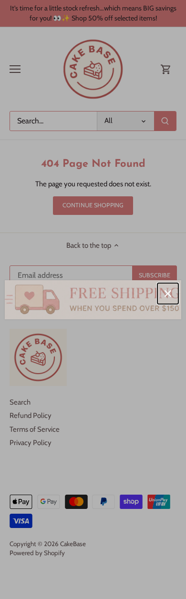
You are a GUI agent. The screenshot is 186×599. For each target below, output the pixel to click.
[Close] (167, 293)
